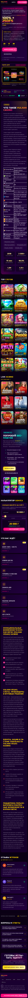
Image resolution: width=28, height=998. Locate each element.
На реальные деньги (11, 473)
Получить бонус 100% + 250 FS (14, 967)
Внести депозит (14, 529)
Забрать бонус (8, 49)
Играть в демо (9, 468)
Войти (13, 2)
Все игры (4, 282)
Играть (23, 993)
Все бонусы (8, 54)
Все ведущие (5, 379)
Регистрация (22, 2)
